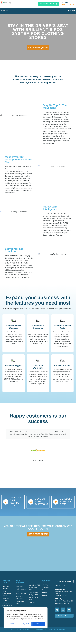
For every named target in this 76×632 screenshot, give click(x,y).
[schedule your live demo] (55, 502)
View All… (32, 602)
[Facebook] (57, 610)
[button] (4, 453)
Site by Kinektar (59, 629)
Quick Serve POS (21, 593)
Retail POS (19, 586)
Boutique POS (33, 595)
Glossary (44, 590)
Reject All (26, 624)
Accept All (38, 624)
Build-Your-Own (7, 603)
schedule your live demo (66, 501)
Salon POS (19, 599)
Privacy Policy (40, 629)
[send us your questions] (30, 502)
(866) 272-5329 (67, 5)
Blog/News (45, 587)
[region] (26, 617)
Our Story (45, 585)
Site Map (49, 629)
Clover (4, 591)
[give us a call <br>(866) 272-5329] (5, 502)
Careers (44, 595)
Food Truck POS (34, 592)
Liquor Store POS (34, 585)
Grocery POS (20, 596)
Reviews (44, 592)
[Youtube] (69, 610)
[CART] (68, 11)
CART (72, 10)
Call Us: (64, 3)
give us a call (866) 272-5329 (15, 501)
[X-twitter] (63, 610)
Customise (13, 624)
